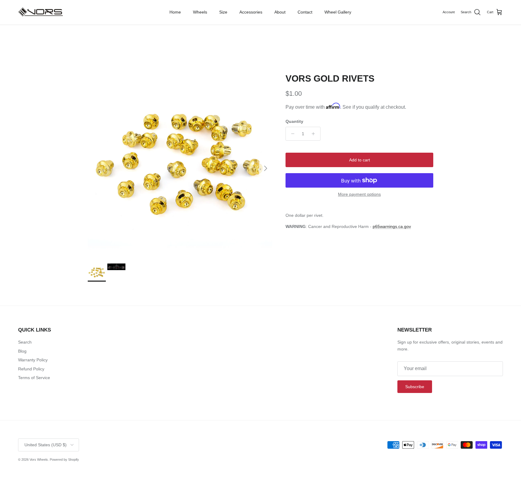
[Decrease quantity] (291, 133)
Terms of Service (34, 377)
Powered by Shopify (64, 459)
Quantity (294, 121)
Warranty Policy (33, 359)
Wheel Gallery (337, 12)
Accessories (250, 12)
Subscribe (414, 386)
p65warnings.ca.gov (392, 226)
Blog (22, 351)
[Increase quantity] (315, 133)
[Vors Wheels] (40, 12)
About (280, 12)
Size (223, 12)
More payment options (359, 194)
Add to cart (359, 159)
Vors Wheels (39, 459)
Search (25, 342)
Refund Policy (31, 368)
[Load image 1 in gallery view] (180, 165)
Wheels (200, 12)
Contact (305, 12)
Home (175, 12)
